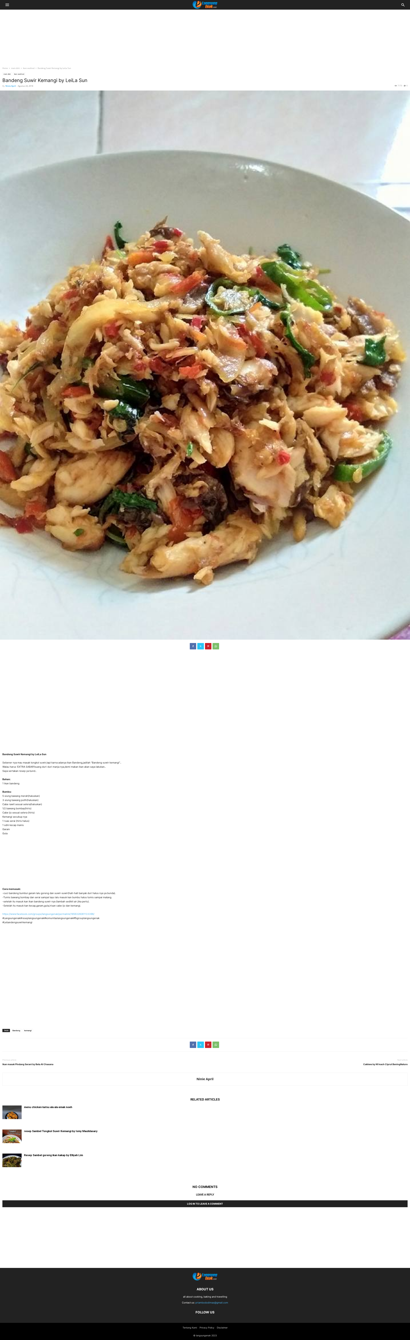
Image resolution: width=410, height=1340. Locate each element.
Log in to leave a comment (205, 1203)
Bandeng (16, 1030)
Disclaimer (222, 1327)
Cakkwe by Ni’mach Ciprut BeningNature (385, 1064)
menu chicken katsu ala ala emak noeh (48, 1107)
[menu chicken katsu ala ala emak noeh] (12, 1112)
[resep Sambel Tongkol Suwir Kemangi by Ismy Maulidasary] (12, 1137)
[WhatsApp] (216, 646)
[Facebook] (193, 646)
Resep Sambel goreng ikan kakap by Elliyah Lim (53, 1155)
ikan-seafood (28, 68)
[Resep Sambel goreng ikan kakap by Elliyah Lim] (12, 1161)
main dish (15, 68)
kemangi (28, 1030)
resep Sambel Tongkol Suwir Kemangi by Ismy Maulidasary (61, 1131)
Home (5, 68)
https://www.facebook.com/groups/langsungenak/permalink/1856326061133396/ (48, 913)
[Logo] (205, 1279)
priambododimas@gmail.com (211, 1302)
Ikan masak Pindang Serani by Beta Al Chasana (27, 1064)
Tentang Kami (190, 1327)
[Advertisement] (205, 36)
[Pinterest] (208, 646)
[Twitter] (200, 646)
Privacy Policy (207, 1327)
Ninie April (10, 86)
